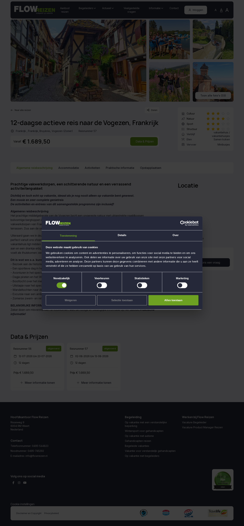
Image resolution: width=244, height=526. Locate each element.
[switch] (102, 285)
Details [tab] (122, 235)
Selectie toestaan (122, 300)
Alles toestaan (173, 300)
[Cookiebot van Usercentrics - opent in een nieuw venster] (182, 223)
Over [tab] (176, 235)
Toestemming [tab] (68, 235)
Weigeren (71, 300)
